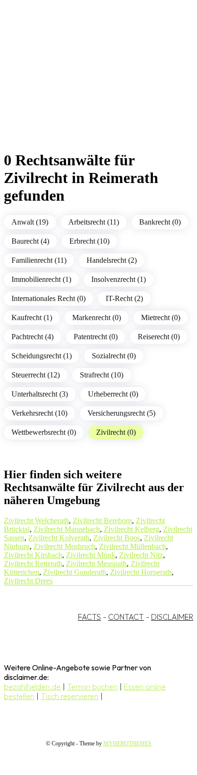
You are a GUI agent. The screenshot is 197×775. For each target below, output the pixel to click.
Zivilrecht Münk (90, 555)
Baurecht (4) (30, 241)
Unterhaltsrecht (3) (39, 394)
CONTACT (126, 617)
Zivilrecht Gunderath (74, 572)
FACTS (89, 617)
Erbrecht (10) (89, 241)
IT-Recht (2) (124, 298)
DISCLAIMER (172, 617)
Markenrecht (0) (96, 317)
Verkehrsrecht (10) (39, 413)
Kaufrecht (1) (31, 317)
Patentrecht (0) (96, 337)
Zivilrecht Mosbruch (64, 546)
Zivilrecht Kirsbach (33, 555)
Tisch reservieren (69, 696)
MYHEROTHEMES (127, 743)
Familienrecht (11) (38, 260)
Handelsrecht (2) (112, 260)
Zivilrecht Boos (116, 538)
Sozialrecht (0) (114, 356)
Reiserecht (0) (159, 337)
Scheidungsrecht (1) (41, 356)
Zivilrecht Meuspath (96, 564)
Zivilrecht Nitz (141, 555)
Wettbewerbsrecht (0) (43, 432)
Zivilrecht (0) (116, 432)
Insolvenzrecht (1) (118, 279)
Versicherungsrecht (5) (121, 413)
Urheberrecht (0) (113, 394)
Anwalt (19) (29, 222)
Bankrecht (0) (160, 222)
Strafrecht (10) (101, 375)
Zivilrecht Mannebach (66, 529)
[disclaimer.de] (89, 86)
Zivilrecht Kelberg (131, 529)
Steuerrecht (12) (35, 375)
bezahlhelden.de (32, 686)
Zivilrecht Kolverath (58, 538)
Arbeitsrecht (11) (93, 222)
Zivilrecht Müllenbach (132, 546)
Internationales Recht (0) (48, 298)
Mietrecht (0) (160, 317)
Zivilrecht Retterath (33, 564)
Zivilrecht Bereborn (102, 521)
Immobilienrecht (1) (41, 279)
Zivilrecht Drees (28, 581)
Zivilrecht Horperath (141, 572)
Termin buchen (92, 686)
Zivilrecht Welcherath (36, 521)
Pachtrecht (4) (32, 337)
